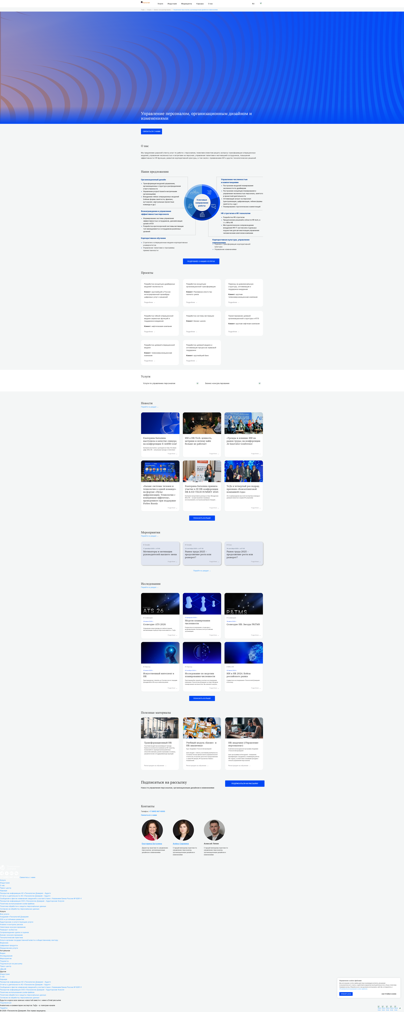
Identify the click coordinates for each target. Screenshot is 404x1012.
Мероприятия (5, 958)
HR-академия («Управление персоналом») (243, 744)
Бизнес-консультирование (162, 10)
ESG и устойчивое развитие (12, 919)
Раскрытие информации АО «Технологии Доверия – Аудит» (25, 893)
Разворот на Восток (8, 930)
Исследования (6, 956)
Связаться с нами (149, 815)
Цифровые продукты (9, 945)
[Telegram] (2, 875)
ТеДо (143, 10)
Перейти (3, 1008)
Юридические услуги (9, 948)
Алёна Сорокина (181, 844)
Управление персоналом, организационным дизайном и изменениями (195, 10)
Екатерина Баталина (152, 844)
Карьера (3, 891)
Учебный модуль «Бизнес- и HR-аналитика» (201, 744)
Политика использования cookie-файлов (17, 904)
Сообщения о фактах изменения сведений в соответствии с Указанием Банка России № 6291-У (41, 898)
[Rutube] (11, 875)
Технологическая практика (11, 937)
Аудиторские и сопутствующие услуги (16, 922)
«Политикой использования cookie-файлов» (353, 989)
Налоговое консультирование (13, 927)
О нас (210, 4)
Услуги (149, 10)
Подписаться (5, 1003)
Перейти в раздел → (150, 407)
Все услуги (4, 914)
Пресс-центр (5, 888)
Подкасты (4, 961)
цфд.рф (3, 969)
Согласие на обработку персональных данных (19, 909)
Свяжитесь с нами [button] (27, 877)
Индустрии (5, 883)
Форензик (4, 943)
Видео (2, 953)
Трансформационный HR (158, 742)
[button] (392, 1008)
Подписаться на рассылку (11, 964)
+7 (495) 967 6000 (157, 811)
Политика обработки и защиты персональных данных (23, 906)
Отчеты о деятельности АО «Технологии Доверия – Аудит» (25, 896)
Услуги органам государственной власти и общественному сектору (29, 940)
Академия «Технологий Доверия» (14, 917)
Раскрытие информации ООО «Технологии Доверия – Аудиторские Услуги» (32, 901)
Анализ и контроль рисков (11, 924)
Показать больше (202, 518)
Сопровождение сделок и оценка (14, 932)
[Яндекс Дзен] (7, 875)
